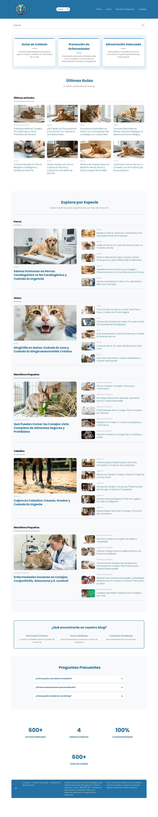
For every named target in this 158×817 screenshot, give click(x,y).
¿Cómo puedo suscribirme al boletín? (53, 678)
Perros (99, 9)
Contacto (26, 783)
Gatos (109, 9)
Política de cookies (40, 783)
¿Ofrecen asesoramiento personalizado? (55, 687)
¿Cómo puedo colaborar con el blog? (53, 696)
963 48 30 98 (85, 787)
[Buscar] (67, 9)
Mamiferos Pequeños (125, 9)
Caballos (142, 9)
